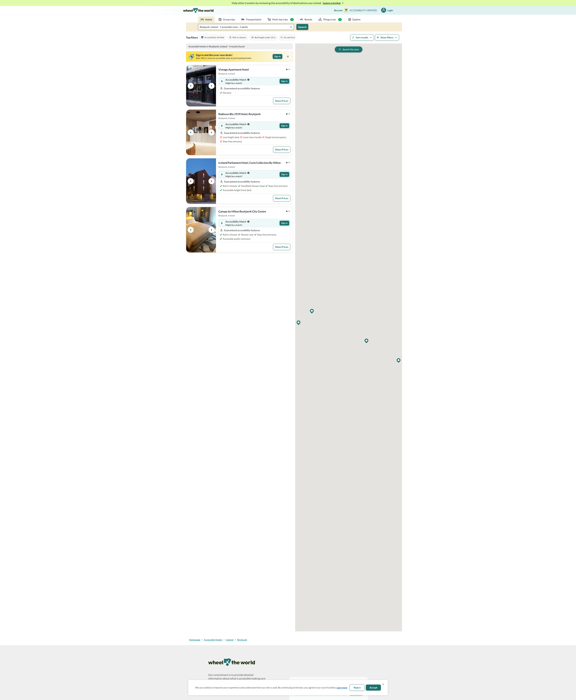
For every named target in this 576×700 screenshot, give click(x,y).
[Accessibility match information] (248, 79)
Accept (373, 687)
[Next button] (211, 86)
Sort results (362, 37)
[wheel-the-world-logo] (198, 10)
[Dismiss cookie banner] (383, 684)
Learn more (342, 687)
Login (390, 10)
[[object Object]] (288, 56)
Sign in (284, 81)
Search (302, 27)
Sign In (277, 56)
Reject (357, 687)
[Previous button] (191, 86)
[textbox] (246, 27)
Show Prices (281, 100)
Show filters (387, 37)
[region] (201, 85)
